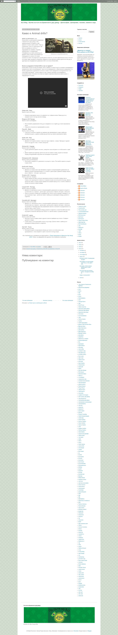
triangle (80, 583)
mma (79, 544)
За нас (80, 40)
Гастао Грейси (82, 319)
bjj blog (80, 467)
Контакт (80, 43)
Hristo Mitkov (83, 186)
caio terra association (83, 483)
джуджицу (80, 336)
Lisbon (80, 535)
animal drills (45, 248)
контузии (80, 361)
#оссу (79, 291)
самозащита (81, 391)
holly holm (80, 520)
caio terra (80, 481)
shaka (79, 571)
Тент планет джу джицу (84, 396)
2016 (80, 244)
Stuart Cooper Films (83, 220)
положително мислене (84, 380)
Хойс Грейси (81, 432)
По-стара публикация (68, 300)
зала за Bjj (81, 349)
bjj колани (80, 460)
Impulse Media (83, 188)
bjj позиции (81, 461)
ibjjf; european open (83, 523)
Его (79, 342)
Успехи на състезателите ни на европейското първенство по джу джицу (90, 100)
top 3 (79, 581)
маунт (79, 368)
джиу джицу (81, 329)
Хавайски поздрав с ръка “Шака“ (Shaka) (90, 156)
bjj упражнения (51, 248)
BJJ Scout (80, 217)
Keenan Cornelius (82, 527)
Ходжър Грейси (82, 428)
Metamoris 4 (81, 541)
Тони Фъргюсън (82, 398)
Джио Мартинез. (82, 328)
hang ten (80, 516)
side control (81, 574)
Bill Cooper (81, 451)
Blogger (89, 631)
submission (81, 576)
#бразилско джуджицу (83, 287)
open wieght (81, 553)
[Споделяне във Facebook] (49, 247)
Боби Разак (81, 305)
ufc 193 (80, 590)
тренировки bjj (39, 248)
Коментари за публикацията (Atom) (38, 303)
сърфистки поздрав (83, 395)
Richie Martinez (82, 564)
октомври (82, 252)
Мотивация (81, 372)
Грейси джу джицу (82, 322)
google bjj (80, 511)
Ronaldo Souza (82, 567)
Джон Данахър (82, 331)
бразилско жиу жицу (83, 312)
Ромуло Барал (81, 386)
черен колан (81, 435)
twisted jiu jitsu (81, 585)
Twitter (79, 88)
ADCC (79, 232)
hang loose (81, 514)
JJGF (79, 231)
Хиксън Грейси (82, 425)
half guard (80, 513)
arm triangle (81, 447)
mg (79, 543)
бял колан (80, 314)
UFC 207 (80, 592)
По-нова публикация (27, 300)
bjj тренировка (82, 463)
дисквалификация (82, 340)
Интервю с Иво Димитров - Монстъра (89, 114)
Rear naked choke (82, 560)
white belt (80, 595)
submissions (81, 578)
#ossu (79, 296)
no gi (79, 550)
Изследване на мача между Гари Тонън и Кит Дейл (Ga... (86, 263)
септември (82, 254)
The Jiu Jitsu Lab (82, 210)
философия (81, 410)
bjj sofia (80, 472)
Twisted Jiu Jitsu (82, 206)
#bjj (79, 292)
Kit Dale (80, 530)
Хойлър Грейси (82, 430)
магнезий (80, 366)
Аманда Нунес (82, 301)
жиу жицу (80, 347)
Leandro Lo (81, 534)
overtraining (81, 557)
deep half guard (82, 491)
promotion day (81, 558)
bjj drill (80, 469)
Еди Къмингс (81, 345)
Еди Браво (81, 343)
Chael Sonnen (81, 484)
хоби (79, 426)
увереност (81, 409)
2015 (80, 246)
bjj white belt (81, 474)
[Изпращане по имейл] (44, 247)
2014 (80, 248)
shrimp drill (57, 248)
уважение (80, 407)
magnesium (81, 539)
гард (79, 317)
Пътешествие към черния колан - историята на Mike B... (87, 272)
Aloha (79, 442)
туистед (80, 405)
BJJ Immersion (81, 215)
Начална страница (47, 300)
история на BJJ (82, 354)
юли (81, 277)
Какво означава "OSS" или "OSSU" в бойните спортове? (90, 169)
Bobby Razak (81, 477)
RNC (79, 565)
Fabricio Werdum (82, 504)
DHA (79, 493)
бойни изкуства (82, 307)
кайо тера (80, 358)
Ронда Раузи (81, 388)
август (81, 256)
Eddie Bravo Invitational (84, 500)
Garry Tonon (81, 507)
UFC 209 (80, 594)
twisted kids (81, 587)
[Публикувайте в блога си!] (46, 247)
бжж (79, 303)
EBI (79, 497)
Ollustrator (76, 631)
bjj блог (80, 454)
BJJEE (80, 236)
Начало (80, 38)
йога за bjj (80, 356)
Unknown (82, 190)
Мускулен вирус (82, 373)
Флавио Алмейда (82, 414)
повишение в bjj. (82, 379)
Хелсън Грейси (82, 421)
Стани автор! (81, 41)
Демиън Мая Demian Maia (84, 324)
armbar (80, 449)
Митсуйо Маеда (82, 370)
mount (79, 546)
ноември (82, 250)
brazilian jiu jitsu (82, 479)
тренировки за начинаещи (84, 402)
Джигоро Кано (81, 326)
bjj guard (80, 470)
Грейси (80, 321)
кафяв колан (81, 359)
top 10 (79, 579)
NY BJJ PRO (81, 551)
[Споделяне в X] (48, 247)
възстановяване (82, 315)
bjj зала (80, 458)
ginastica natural (82, 509)
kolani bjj (80, 532)
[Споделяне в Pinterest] (51, 247)
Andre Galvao (81, 444)
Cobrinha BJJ (81, 208)
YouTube (80, 90)
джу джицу (81, 335)
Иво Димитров (81, 352)
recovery (80, 562)
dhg (79, 495)
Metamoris (80, 227)
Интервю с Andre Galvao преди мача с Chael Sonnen (86, 267)
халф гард (80, 417)
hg (79, 518)
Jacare (80, 525)
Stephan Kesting (82, 213)
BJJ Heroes (81, 218)
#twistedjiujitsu (81, 298)
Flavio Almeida (81, 506)
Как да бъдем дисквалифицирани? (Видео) (90, 128)
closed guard (81, 488)
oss (79, 555)
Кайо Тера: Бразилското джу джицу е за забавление (90, 142)
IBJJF (79, 234)
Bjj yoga (80, 476)
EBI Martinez (81, 498)
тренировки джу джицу (83, 400)
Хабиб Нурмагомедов (83, 416)
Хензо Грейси (81, 423)
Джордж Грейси (82, 333)
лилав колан (81, 365)
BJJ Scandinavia (82, 224)
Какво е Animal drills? (85, 275)
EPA (79, 502)
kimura (80, 528)
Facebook (80, 85)
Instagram (80, 87)
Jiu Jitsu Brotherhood (83, 211)
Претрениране (82, 382)
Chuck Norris (81, 486)
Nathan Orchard (82, 548)
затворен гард (81, 350)
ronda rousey (81, 569)
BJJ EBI (80, 229)
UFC (79, 225)
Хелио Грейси (81, 419)
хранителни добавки (83, 433)
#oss (79, 294)
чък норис (80, 437)
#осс (79, 289)
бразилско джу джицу (31, 248)
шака (79, 439)
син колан (80, 393)
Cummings (81, 490)
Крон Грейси (81, 363)
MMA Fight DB (81, 222)
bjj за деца (81, 456)
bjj (79, 453)
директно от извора (83, 338)
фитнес (80, 412)
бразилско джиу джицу (83, 308)
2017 (80, 242)
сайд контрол (81, 389)
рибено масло (81, 384)
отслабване (81, 377)
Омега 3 (80, 375)
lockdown (80, 537)
